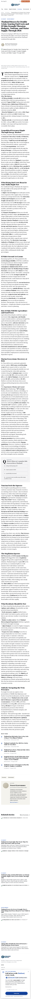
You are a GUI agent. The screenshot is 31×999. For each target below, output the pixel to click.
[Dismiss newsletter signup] (28, 972)
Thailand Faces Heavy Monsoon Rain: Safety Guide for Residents (17, 750)
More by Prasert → (14, 802)
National (3, 967)
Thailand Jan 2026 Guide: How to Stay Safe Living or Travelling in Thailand (16, 737)
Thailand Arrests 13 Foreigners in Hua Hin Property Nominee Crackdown (16, 765)
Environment (26, 9)
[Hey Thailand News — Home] (15, 5)
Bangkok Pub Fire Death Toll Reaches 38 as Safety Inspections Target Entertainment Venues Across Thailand (16, 758)
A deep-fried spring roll (10, 466)
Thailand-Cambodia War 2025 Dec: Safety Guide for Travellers (16, 743)
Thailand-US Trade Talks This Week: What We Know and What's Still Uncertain (14, 842)
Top (2, 9)
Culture (6, 9)
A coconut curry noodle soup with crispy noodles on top (15, 478)
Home (2, 12)
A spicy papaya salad (10, 469)
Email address (8, 986)
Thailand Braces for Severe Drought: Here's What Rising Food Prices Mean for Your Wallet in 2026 (15, 910)
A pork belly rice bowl (10, 473)
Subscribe (16, 993)
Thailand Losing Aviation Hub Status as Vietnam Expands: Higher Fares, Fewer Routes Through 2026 (15, 876)
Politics (2, 969)
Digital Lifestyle (12, 9)
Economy (20, 9)
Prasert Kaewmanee (12, 44)
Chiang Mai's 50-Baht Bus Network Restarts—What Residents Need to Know (14, 944)
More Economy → (25, 815)
